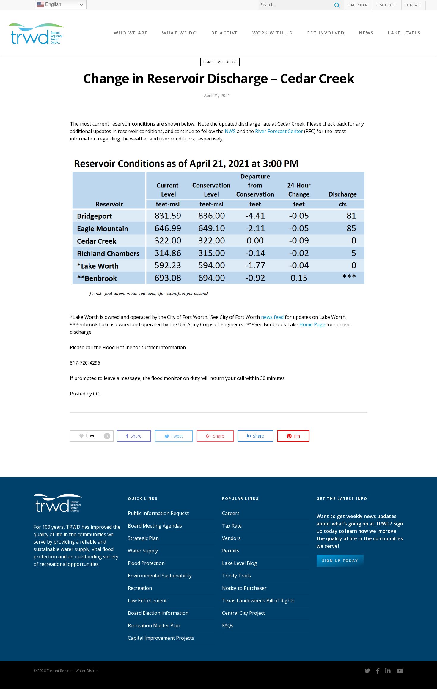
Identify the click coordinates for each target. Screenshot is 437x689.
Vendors (231, 538)
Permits (230, 550)
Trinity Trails (236, 575)
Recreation (140, 588)
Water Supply (143, 550)
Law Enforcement (147, 600)
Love (97, 435)
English (52, 4)
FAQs (227, 625)
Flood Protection (146, 563)
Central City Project (243, 613)
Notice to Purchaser (244, 588)
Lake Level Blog (220, 61)
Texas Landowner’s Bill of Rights (258, 600)
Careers (231, 513)
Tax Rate (232, 525)
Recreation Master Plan (154, 625)
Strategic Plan (143, 538)
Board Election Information (158, 613)
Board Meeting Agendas (155, 525)
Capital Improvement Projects (161, 638)
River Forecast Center (279, 131)
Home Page (312, 324)
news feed (272, 317)
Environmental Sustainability (160, 575)
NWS (230, 131)
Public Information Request (158, 513)
